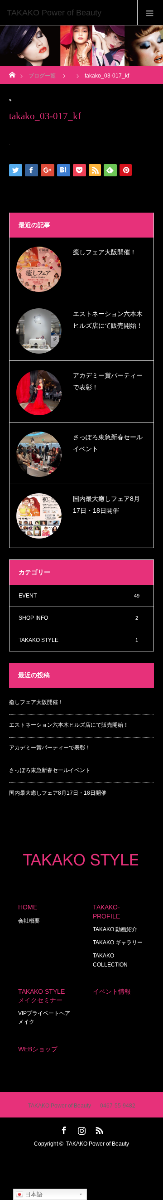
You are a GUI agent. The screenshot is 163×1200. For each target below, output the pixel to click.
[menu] (150, 12)
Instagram (80, 1129)
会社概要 (29, 921)
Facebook (63, 1129)
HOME (27, 907)
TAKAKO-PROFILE (106, 911)
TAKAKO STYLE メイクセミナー (41, 996)
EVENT (79, 596)
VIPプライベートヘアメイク (44, 1017)
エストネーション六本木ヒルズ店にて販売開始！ (108, 319)
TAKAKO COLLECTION (110, 959)
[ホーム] (12, 72)
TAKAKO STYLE (78, 640)
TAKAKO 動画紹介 (115, 929)
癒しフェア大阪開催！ (104, 252)
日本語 (33, 1194)
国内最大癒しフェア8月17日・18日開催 (106, 504)
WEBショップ (38, 1049)
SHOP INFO (78, 618)
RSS (98, 1129)
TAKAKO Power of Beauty (97, 1144)
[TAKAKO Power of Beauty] (68, 12)
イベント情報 (112, 991)
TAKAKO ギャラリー (118, 942)
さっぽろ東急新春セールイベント (108, 442)
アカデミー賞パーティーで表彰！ (108, 381)
